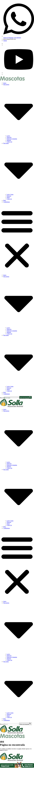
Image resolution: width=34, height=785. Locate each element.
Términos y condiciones (6, 773)
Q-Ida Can (9, 141)
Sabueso (9, 140)
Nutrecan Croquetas (12, 138)
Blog (4, 200)
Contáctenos (6, 202)
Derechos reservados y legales (8, 770)
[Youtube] (18, 72)
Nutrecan (9, 137)
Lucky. (8, 135)
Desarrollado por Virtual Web (17, 783)
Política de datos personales (7, 775)
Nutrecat (9, 196)
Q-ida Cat (9, 199)
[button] (17, 238)
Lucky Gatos (10, 194)
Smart (8, 197)
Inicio (4, 83)
